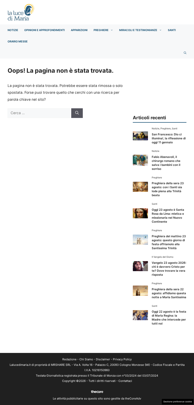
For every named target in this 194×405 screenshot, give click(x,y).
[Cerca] (77, 113)
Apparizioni (79, 30)
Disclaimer (103, 359)
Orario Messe (18, 41)
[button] (185, 53)
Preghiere (101, 30)
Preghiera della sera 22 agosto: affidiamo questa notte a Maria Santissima (169, 293)
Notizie (13, 30)
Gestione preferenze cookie (177, 401)
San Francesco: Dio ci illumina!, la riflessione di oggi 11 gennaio (169, 138)
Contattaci (125, 381)
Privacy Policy (122, 359)
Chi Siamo (86, 359)
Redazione (69, 359)
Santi (172, 30)
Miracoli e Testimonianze (138, 30)
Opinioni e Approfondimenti (44, 30)
